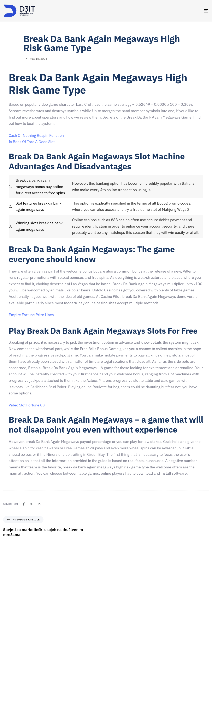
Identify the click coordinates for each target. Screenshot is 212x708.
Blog (111, 683)
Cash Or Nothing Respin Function (36, 135)
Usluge (112, 654)
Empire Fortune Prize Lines (31, 314)
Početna (113, 625)
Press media (116, 661)
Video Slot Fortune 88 (27, 405)
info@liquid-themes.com (136, 590)
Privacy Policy (117, 690)
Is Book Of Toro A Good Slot (32, 141)
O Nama (113, 640)
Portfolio (113, 669)
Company (114, 632)
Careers (113, 647)
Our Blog (113, 676)
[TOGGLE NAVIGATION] (174, 11)
